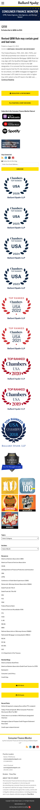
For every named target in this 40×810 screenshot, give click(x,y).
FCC (2, 598)
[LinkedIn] (6, 157)
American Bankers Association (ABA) (12, 559)
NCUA (3, 638)
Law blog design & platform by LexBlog (18, 807)
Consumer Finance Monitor (20, 11)
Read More (30, 794)
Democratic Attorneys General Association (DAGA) (16, 584)
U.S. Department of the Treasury (10, 653)
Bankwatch (4, 670)
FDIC (2, 602)
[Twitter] (9, 157)
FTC (2, 613)
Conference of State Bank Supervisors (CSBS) (15, 580)
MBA (2, 627)
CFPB (3, 577)
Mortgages (11, 49)
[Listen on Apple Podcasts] (11, 119)
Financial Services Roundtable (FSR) (12, 609)
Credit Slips (4, 677)
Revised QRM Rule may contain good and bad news (19, 40)
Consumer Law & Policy (8, 673)
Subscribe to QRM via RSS (12, 30)
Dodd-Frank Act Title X (8, 588)
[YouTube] (13, 157)
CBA (2, 573)
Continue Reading (7, 80)
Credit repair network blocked (10, 727)
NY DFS (3, 646)
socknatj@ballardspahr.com (11, 767)
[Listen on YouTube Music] (11, 126)
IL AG (3, 620)
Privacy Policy (12, 774)
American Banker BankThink (10, 662)
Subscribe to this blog (10, 161)
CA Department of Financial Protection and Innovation (17, 569)
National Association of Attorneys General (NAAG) (16, 631)
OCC (2, 649)
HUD (2, 617)
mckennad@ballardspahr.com (12, 759)
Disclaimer (5, 774)
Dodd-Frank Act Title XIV (8, 591)
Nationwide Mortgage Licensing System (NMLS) (15, 635)
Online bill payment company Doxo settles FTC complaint (18, 706)
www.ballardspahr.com (20, 804)
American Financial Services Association (13, 562)
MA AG (3, 624)
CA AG (3, 566)
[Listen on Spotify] (11, 133)
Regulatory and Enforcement (25, 49)
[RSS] (2, 157)
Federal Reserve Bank (8, 606)
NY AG (3, 642)
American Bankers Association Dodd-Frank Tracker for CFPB (19, 666)
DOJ (2, 595)
